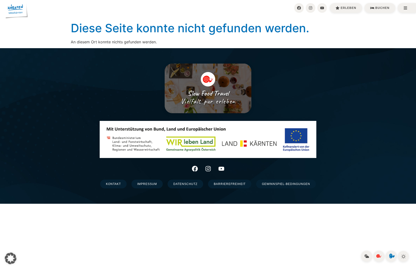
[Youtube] (322, 8)
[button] (10, 258)
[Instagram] (310, 8)
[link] (366, 256)
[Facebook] (299, 8)
